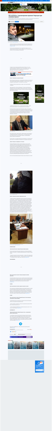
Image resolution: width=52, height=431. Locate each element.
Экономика (20, 0)
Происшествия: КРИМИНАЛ (15, 334)
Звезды (26, 0)
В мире (23, 0)
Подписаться (16, 21)
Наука (36, 0)
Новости (12, 12)
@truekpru (13, 327)
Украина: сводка (23, 12)
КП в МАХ (26, 12)
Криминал (12, 334)
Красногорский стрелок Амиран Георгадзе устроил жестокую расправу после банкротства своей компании (24, 334)
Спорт (38, 0)
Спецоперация (10, 0)
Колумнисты (41, 0)
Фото (4, 0)
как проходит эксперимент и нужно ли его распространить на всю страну (23, 74)
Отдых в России (29, 12)
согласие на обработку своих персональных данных (39, 371)
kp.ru (31, 329)
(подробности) (27, 257)
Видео (6, 0)
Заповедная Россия (34, 12)
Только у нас (17, 12)
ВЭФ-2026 (14, 12)
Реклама (39, 2)
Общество (17, 0)
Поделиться (41, 21)
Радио (35, 2)
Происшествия (38, 12)
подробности (18, 320)
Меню (1, 1)
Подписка (42, 2)
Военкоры (20, 12)
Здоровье (29, 0)
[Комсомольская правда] (11, 2)
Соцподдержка (33, 0)
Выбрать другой (23, 4)
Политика (13, 0)
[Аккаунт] (51, 1)
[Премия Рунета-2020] (17, 2)
